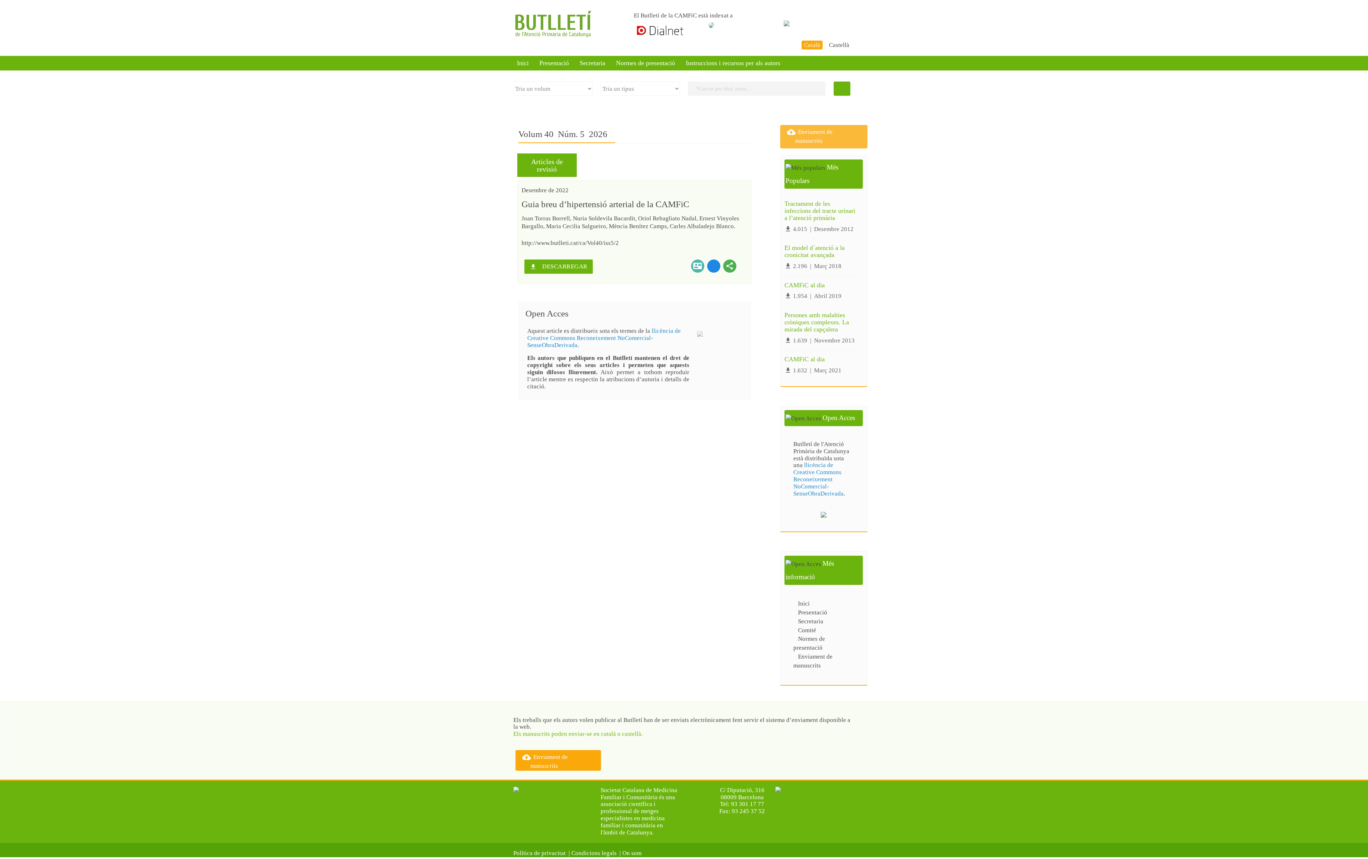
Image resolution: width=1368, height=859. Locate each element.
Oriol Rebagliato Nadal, (668, 218)
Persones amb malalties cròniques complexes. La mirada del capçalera (816, 322)
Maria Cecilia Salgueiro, (577, 226)
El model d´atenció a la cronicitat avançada (814, 251)
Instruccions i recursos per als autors (733, 63)
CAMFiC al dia (804, 285)
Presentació (554, 63)
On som (633, 853)
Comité (807, 630)
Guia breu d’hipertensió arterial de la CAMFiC (605, 204)
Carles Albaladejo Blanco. (702, 226)
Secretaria (592, 63)
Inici (523, 63)
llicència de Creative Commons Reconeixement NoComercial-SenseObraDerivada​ (604, 338)
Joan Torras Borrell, (547, 218)
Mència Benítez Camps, (639, 226)
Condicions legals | (596, 853)
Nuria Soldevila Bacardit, (605, 218)
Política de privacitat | (541, 853)
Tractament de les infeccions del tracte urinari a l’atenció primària (819, 210)
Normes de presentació (645, 63)
